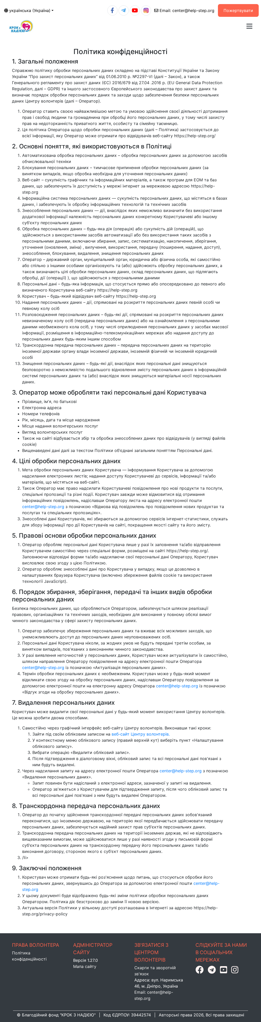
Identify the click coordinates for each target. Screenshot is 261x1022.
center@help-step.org (187, 10)
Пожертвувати (238, 10)
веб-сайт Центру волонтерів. (141, 734)
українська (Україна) (29, 10)
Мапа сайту (84, 966)
